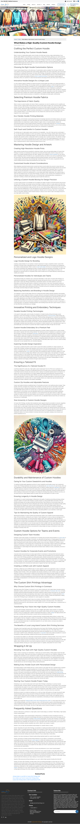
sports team (62, 537)
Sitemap (31, 813)
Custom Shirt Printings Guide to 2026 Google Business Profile (26, 779)
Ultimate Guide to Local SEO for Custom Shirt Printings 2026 (26, 776)
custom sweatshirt (54, 154)
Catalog (28, 4)
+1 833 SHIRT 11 (33, 807)
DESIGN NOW (61, 4)
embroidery (35, 333)
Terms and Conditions (35, 812)
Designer (53, 4)
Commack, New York (55, 590)
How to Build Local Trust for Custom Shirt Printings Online (26, 778)
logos (52, 86)
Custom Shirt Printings (37, 821)
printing (58, 123)
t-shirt (28, 351)
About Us (33, 4)
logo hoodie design (41, 266)
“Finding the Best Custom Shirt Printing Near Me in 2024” (38, 700)
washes (15, 767)
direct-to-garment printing (41, 76)
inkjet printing (60, 672)
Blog (44, 4)
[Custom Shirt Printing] (1, 817)
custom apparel (35, 740)
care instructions (50, 485)
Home (24, 4)
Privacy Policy (33, 810)
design (52, 612)
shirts (63, 593)
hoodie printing (36, 718)
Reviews (48, 4)
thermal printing (51, 315)
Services (38, 4)
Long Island (43, 632)
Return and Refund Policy (35, 811)
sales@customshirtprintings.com (37, 803)
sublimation (56, 487)
